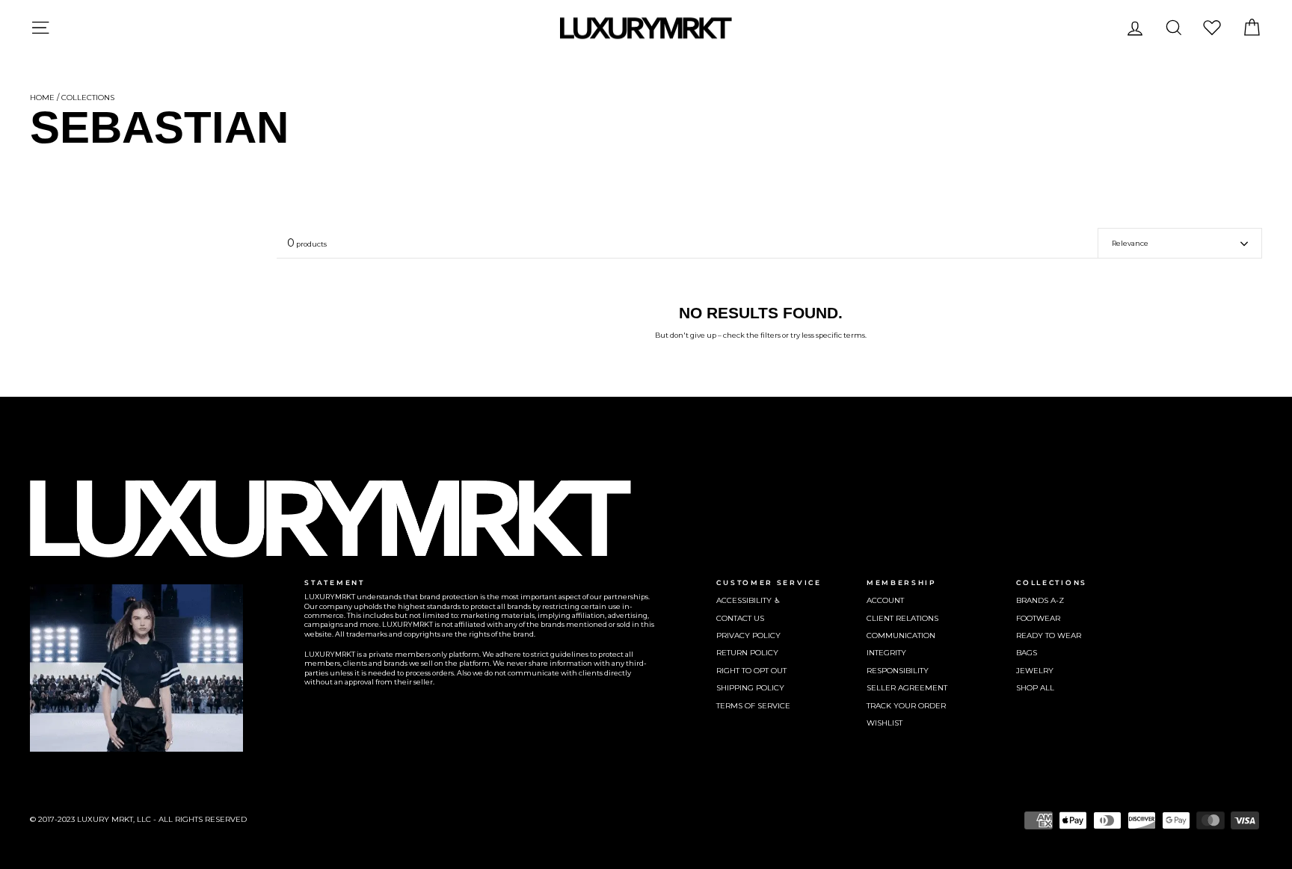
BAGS (1026, 653)
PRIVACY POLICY (748, 635)
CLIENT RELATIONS (902, 618)
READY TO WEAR (1048, 635)
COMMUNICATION (901, 635)
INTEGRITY (886, 653)
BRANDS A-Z (1040, 600)
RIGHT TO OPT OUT (751, 670)
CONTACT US (740, 618)
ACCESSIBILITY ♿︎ (748, 600)
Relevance (1130, 243)
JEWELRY (1034, 670)
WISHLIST (884, 723)
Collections (87, 97)
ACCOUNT (885, 600)
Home (42, 97)
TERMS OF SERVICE (753, 706)
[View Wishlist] (1212, 27)
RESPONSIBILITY (898, 670)
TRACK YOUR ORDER (906, 706)
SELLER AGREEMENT (907, 688)
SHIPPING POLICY (750, 688)
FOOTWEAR (1038, 618)
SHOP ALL (1035, 688)
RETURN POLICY (747, 653)
